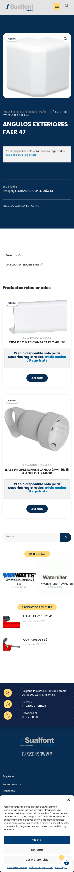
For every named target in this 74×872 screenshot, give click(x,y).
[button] (68, 800)
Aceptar (37, 840)
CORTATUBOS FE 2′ (35, 640)
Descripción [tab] (14, 255)
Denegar (37, 850)
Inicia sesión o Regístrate (21, 155)
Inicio (6, 112)
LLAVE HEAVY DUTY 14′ (37, 616)
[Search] (65, 537)
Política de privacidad (41, 867)
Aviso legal (61, 867)
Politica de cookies (17, 867)
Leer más (37, 378)
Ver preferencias (37, 860)
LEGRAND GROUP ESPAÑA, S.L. (32, 112)
